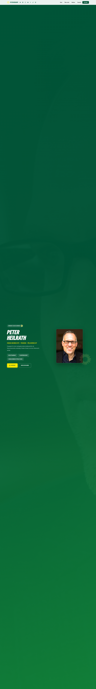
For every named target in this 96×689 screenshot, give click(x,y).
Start (61, 2)
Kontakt (85, 2)
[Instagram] (25, 2)
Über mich (67, 2)
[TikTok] (33, 2)
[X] (30, 2)
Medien (73, 2)
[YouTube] (28, 2)
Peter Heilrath (14, 2)
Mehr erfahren (25, 365)
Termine (79, 2)
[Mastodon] (23, 2)
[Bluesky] (20, 2)
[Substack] (35, 2)
